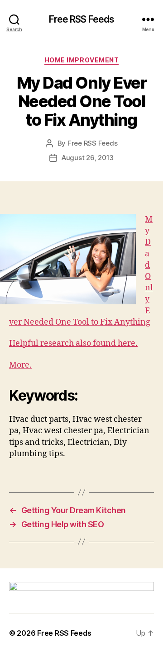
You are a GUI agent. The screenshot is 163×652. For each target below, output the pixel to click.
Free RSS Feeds (82, 19)
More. (20, 365)
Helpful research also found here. (73, 343)
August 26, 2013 (88, 157)
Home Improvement (81, 60)
